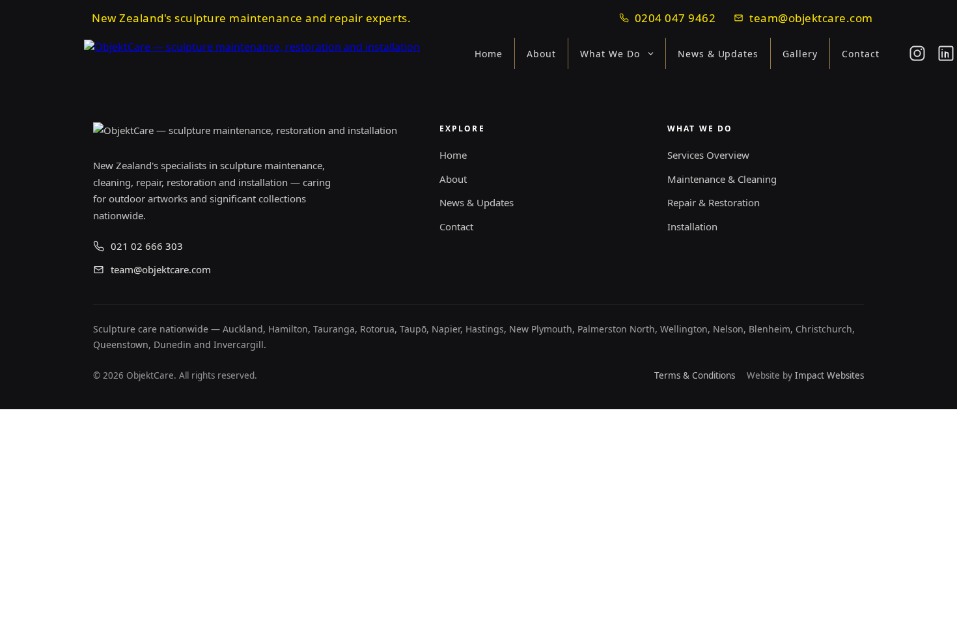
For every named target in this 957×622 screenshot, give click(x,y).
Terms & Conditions (694, 375)
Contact (861, 53)
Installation (692, 226)
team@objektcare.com (811, 17)
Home (489, 53)
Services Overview (708, 154)
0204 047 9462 (675, 17)
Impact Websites (829, 375)
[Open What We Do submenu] (654, 53)
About (541, 53)
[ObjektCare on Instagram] (917, 53)
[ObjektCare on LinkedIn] (946, 53)
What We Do (610, 53)
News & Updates (718, 53)
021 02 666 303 (147, 245)
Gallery (800, 53)
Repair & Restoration (713, 202)
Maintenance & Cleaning (722, 178)
